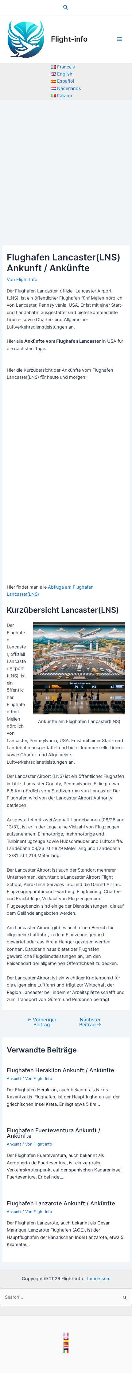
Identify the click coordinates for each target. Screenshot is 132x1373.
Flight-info (69, 39)
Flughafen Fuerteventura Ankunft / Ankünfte (53, 1133)
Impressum (99, 1278)
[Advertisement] (66, 169)
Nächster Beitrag (90, 1022)
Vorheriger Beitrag (41, 1022)
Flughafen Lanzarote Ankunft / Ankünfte (61, 1203)
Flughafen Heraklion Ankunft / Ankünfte (60, 1070)
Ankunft (14, 1078)
